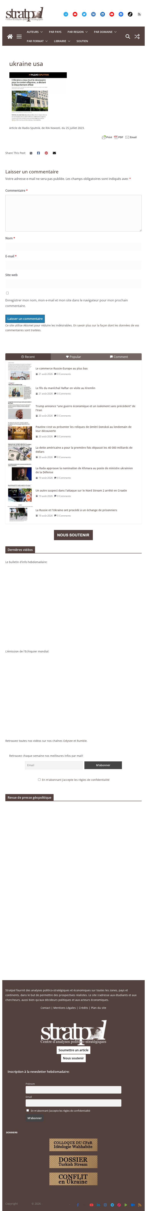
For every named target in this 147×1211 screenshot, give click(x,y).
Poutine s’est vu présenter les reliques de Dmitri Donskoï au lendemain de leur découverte (83, 429)
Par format (35, 41)
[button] (41, 32)
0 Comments (64, 374)
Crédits (83, 1008)
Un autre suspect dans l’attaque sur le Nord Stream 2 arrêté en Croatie (81, 490)
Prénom (30, 1083)
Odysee (68, 741)
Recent (30, 357)
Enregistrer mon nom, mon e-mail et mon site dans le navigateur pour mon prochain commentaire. (66, 303)
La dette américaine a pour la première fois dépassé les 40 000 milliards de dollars (84, 449)
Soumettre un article (73, 1050)
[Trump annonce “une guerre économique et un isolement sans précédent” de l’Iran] (20, 410)
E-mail (11, 256)
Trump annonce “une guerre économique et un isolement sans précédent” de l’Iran (85, 408)
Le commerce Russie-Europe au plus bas (62, 368)
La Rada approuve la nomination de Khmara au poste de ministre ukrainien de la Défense (84, 470)
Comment (121, 357)
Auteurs (33, 32)
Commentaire (16, 190)
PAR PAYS (55, 32)
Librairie (60, 41)
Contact (45, 1008)
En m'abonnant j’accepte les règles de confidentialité (75, 780)
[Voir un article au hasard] (137, 36)
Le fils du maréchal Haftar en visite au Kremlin (65, 388)
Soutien (82, 41)
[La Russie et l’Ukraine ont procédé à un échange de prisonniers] (20, 512)
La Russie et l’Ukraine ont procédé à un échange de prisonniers (76, 510)
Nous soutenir (73, 1058)
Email (29, 1097)
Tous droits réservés (56, 1203)
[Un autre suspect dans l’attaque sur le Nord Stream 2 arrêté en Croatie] (20, 493)
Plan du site (98, 1008)
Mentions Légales (64, 1008)
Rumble (82, 741)
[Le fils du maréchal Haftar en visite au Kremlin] (20, 390)
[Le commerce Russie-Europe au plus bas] (20, 371)
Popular (75, 357)
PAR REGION (76, 32)
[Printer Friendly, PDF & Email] (119, 137)
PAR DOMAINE (103, 32)
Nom (10, 238)
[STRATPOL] (10, 36)
